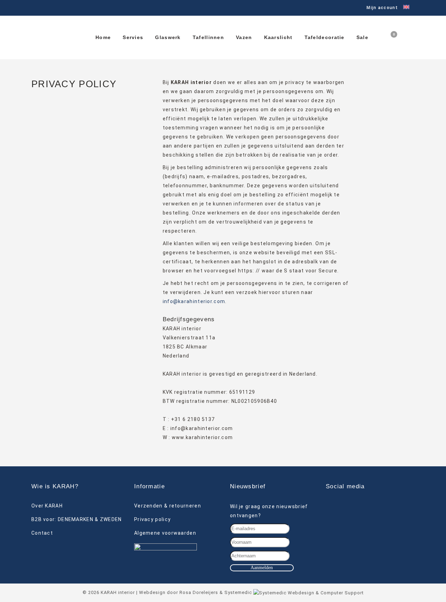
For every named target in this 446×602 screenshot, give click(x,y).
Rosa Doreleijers (198, 592)
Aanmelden (262, 567)
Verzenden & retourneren (167, 506)
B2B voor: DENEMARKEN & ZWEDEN (76, 519)
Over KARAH (47, 506)
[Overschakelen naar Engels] (403, 8)
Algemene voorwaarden (165, 533)
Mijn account (382, 7)
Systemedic (238, 592)
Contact (42, 533)
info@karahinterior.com (194, 301)
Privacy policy (152, 519)
